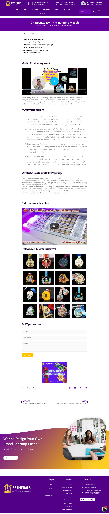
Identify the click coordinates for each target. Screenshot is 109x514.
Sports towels (68, 500)
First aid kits (68, 493)
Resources (46, 9)
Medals (70, 484)
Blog (56, 9)
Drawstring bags (67, 490)
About (25, 9)
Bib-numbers (68, 506)
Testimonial (66, 9)
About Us (50, 492)
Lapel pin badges (67, 487)
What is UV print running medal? (34, 39)
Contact (42, 14)
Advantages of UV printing (32, 42)
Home (16, 9)
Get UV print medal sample (32, 53)
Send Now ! (27, 355)
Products (35, 9)
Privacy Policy (49, 495)
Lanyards (69, 497)
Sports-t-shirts (68, 503)
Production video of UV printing (33, 47)
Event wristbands (67, 509)
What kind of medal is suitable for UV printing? (38, 45)
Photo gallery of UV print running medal (36, 50)
